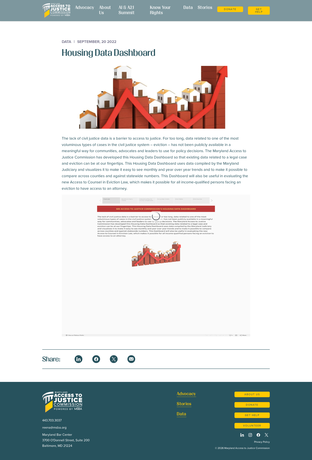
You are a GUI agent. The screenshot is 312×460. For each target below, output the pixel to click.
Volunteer (252, 425)
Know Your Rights (160, 10)
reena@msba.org (54, 427)
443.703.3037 (52, 420)
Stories (205, 8)
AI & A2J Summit (127, 10)
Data (188, 8)
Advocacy (84, 8)
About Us (105, 10)
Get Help (259, 10)
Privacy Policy (262, 442)
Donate (230, 9)
